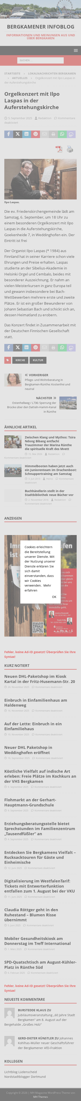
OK (54, 597)
